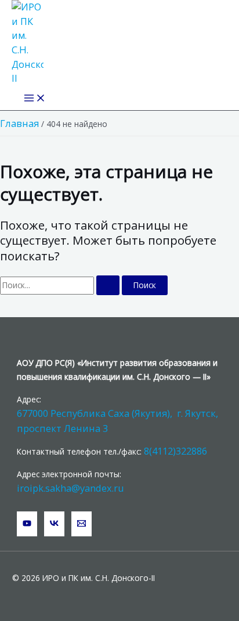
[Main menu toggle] (35, 98)
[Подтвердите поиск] (107, 285)
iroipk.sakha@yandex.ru (70, 488)
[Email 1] (81, 523)
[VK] (54, 523)
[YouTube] (27, 523)
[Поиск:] (61, 284)
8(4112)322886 (175, 450)
